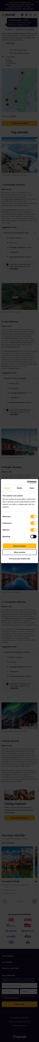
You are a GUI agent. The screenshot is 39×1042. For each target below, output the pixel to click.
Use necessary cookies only (19, 558)
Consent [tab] (7, 488)
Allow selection (19, 552)
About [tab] (32, 488)
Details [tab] (19, 488)
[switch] (33, 523)
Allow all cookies (19, 546)
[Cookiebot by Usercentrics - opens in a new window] (28, 482)
